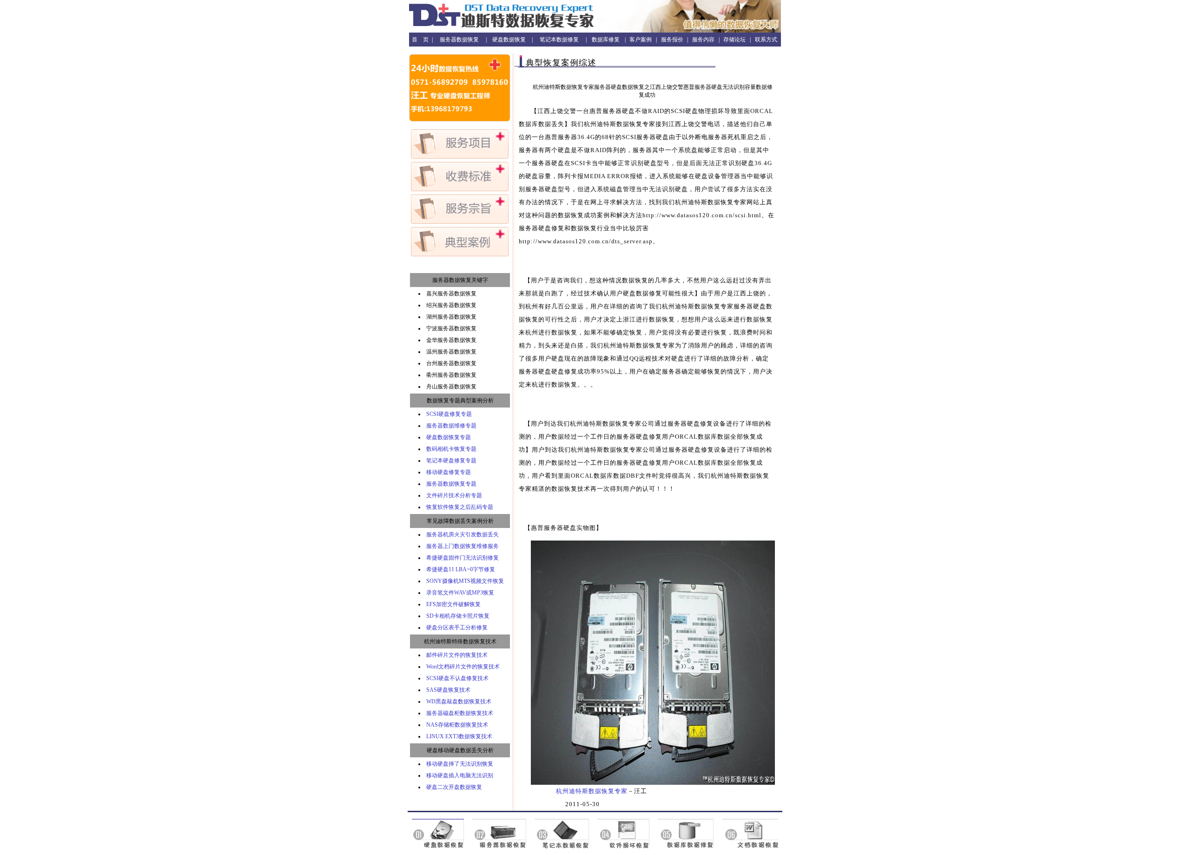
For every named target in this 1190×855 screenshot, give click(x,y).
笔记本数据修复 (559, 39)
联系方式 (766, 39)
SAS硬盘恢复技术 (448, 690)
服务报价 (672, 39)
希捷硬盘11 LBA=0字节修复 (460, 569)
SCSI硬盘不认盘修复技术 (457, 678)
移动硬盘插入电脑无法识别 (459, 775)
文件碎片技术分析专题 (454, 495)
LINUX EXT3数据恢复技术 (459, 736)
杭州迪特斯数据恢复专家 (592, 791)
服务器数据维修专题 (451, 425)
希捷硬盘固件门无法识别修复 (462, 557)
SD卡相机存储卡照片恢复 (457, 616)
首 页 (420, 39)
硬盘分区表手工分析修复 (457, 627)
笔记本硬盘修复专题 (451, 460)
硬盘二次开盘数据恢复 (454, 787)
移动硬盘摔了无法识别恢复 (459, 764)
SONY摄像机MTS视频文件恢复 (465, 581)
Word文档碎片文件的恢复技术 (463, 666)
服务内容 (703, 39)
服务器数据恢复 (459, 39)
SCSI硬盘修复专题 (449, 414)
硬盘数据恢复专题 (448, 437)
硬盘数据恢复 (509, 39)
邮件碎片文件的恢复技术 (457, 655)
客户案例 (640, 39)
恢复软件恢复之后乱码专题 (459, 507)
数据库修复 (606, 39)
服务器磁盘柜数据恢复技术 (459, 713)
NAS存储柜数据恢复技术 (457, 724)
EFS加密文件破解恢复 (453, 604)
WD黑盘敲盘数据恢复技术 (458, 701)
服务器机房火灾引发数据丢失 (462, 534)
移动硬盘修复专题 (448, 472)
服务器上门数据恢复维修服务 (462, 546)
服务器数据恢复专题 (451, 484)
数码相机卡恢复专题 (451, 449)
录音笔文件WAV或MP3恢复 (460, 592)
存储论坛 (734, 39)
